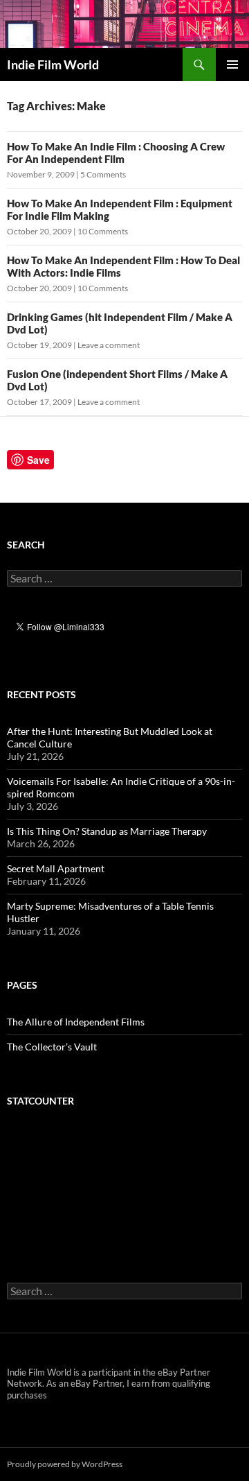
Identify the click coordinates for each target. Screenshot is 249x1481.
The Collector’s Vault (52, 1047)
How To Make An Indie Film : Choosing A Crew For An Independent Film (116, 152)
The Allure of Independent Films (76, 1022)
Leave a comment (108, 345)
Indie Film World (53, 64)
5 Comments (103, 174)
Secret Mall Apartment (55, 868)
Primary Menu (232, 64)
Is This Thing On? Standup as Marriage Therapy (107, 831)
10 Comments (102, 231)
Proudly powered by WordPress (64, 1464)
